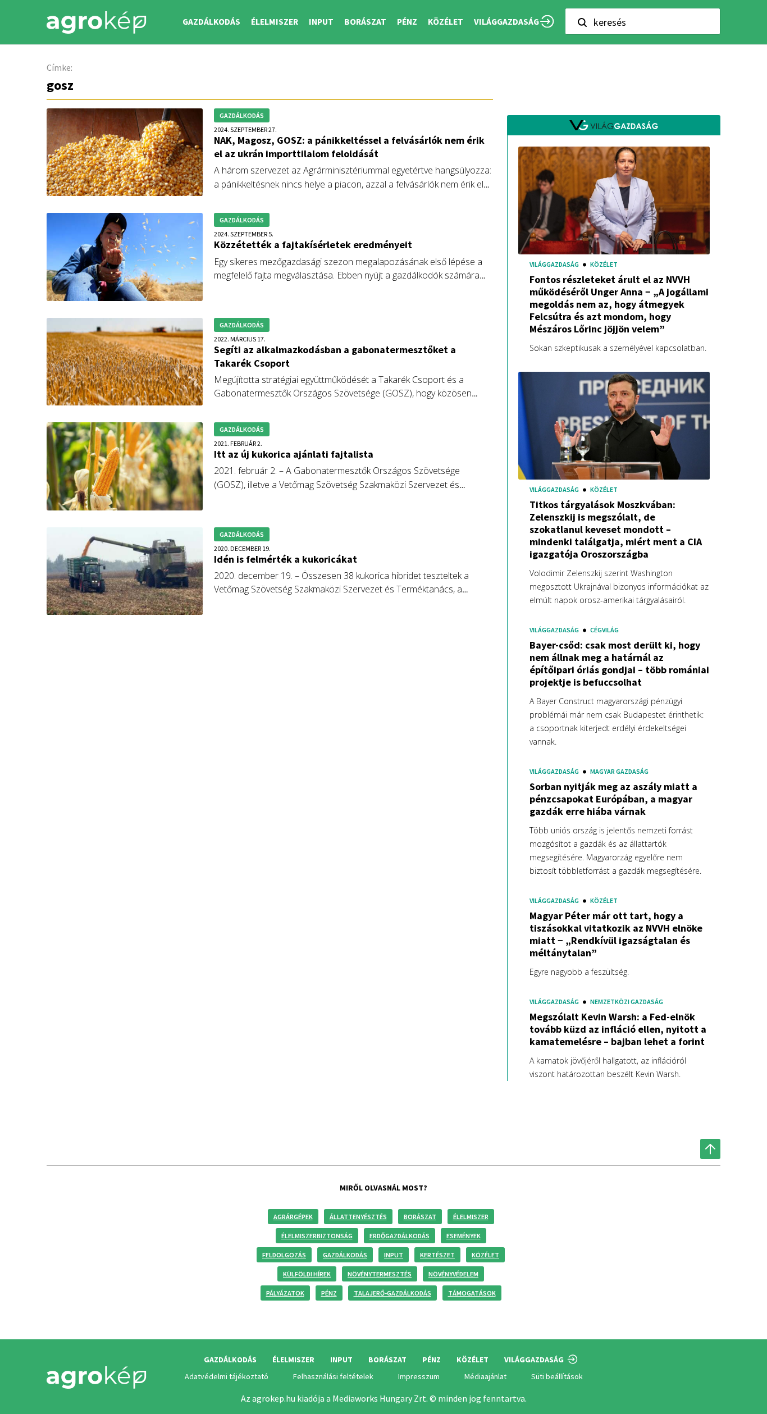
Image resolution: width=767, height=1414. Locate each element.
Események (463, 1235)
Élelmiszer (470, 1216)
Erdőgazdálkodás (399, 1235)
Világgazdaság (506, 21)
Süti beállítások (557, 1376)
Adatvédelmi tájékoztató (226, 1376)
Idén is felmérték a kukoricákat (285, 559)
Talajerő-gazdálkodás (392, 1293)
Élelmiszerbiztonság (317, 1235)
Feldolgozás (284, 1255)
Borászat (365, 21)
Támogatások (472, 1293)
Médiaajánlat (485, 1376)
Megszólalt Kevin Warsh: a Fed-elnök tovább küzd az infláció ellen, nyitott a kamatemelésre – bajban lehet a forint (617, 1029)
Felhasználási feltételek (333, 1376)
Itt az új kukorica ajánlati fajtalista (293, 454)
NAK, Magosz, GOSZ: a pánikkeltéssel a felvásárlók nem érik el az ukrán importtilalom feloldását (349, 147)
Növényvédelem (453, 1274)
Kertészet (437, 1255)
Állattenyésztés (358, 1216)
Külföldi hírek (307, 1274)
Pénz (329, 1293)
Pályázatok (285, 1293)
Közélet (485, 1255)
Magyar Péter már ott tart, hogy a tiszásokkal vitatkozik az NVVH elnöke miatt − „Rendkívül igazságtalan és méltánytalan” (615, 934)
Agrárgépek (293, 1216)
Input (393, 1255)
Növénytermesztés (380, 1274)
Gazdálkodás (345, 1255)
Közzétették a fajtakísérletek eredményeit (313, 244)
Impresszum (419, 1376)
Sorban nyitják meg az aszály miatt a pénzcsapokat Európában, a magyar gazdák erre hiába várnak (613, 799)
